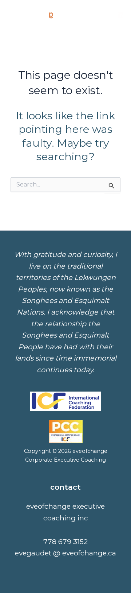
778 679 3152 (65, 541)
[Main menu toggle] (102, 14)
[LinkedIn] (120, 15)
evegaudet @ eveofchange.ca (65, 552)
